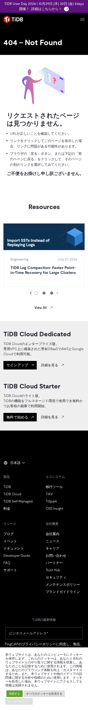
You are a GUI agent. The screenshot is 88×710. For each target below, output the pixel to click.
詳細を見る (49, 365)
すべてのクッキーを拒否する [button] (44, 693)
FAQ (6, 563)
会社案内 (52, 534)
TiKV (49, 494)
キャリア (52, 548)
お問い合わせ (56, 556)
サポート (10, 570)
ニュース (52, 541)
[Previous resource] (31, 293)
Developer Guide (16, 556)
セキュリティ (56, 577)
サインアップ (17, 365)
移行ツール (54, 487)
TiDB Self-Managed (18, 501)
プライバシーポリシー (39, 644)
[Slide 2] (44, 293)
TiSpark (51, 501)
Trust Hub (53, 570)
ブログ (8, 534)
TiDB (7, 487)
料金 (6, 509)
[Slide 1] (36, 293)
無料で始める (17, 417)
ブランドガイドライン (63, 592)
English (11, 472)
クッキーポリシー (19, 701)
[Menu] (82, 19)
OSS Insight (54, 509)
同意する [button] (14, 693)
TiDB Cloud (12, 494)
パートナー (54, 563)
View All (40, 308)
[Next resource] (57, 293)
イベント (10, 541)
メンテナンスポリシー (63, 585)
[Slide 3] (51, 293)
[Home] (13, 19)
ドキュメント (13, 548)
